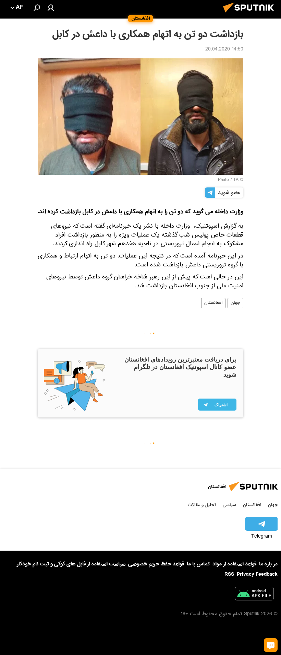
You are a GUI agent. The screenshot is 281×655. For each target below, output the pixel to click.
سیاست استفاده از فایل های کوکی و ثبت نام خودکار (71, 564)
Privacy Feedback (257, 574)
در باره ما (268, 564)
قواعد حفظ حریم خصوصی (156, 564)
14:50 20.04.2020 (224, 50)
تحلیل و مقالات (202, 505)
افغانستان (213, 303)
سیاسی (229, 505)
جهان (235, 303)
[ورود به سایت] (51, 7)
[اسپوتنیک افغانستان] (250, 14)
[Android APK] (254, 595)
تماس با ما (198, 564)
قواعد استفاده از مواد (234, 564)
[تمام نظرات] (271, 645)
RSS (229, 574)
